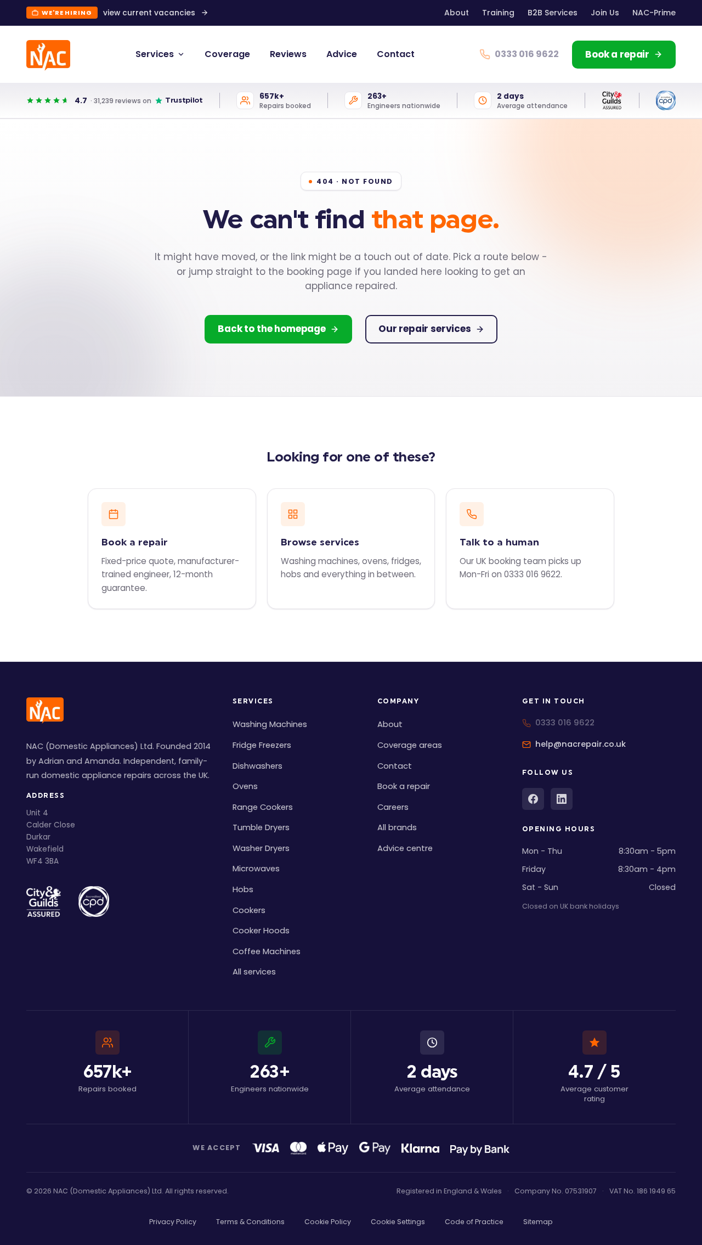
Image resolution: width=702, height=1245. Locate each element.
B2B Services (553, 12)
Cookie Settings (398, 1221)
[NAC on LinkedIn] (562, 799)
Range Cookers (263, 807)
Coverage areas (409, 745)
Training (498, 12)
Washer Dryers (261, 848)
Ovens (245, 786)
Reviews (288, 54)
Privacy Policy (172, 1221)
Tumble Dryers (261, 827)
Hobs (243, 889)
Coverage (227, 54)
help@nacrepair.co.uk (580, 744)
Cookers (249, 910)
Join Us (605, 12)
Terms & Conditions (250, 1221)
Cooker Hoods (261, 930)
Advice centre (405, 848)
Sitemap (538, 1221)
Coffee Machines (267, 951)
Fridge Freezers (262, 745)
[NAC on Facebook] (533, 799)
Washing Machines (270, 724)
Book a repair (403, 786)
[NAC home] (48, 55)
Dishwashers (257, 765)
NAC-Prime (654, 12)
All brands (397, 827)
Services (154, 54)
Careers (393, 807)
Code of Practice (474, 1221)
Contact (396, 54)
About (456, 12)
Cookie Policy (327, 1221)
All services (254, 971)
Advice (341, 54)
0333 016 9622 (565, 722)
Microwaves (256, 868)
